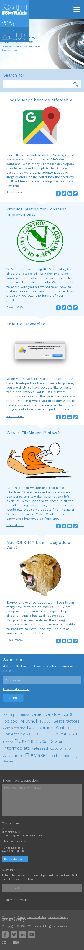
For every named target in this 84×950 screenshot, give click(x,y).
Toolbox (10, 721)
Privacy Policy (58, 917)
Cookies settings (14, 920)
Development (41, 727)
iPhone (8, 742)
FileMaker (36, 755)
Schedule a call (14, 859)
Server (8, 761)
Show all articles (9, 50)
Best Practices (67, 721)
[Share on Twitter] (64, 193)
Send (13, 697)
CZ (4, 942)
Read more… (15, 192)
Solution (46, 721)
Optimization (65, 734)
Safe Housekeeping (25, 323)
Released (39, 748)
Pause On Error (60, 748)
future (24, 714)
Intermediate (16, 748)
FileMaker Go (63, 714)
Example (11, 714)
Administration (14, 728)
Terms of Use (36, 917)
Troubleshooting (63, 755)
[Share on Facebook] (58, 193)
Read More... (15, 525)
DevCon (41, 741)
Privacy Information (16, 689)
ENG (16, 942)
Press (21, 917)
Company (8, 917)
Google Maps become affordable (39, 100)
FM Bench (28, 721)
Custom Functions (37, 734)
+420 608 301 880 (13, 851)
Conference (66, 727)
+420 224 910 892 (18, 841)
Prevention (12, 734)
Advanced (13, 755)
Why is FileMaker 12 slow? (33, 432)
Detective (40, 714)
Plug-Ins (23, 741)
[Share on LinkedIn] (69, 193)
